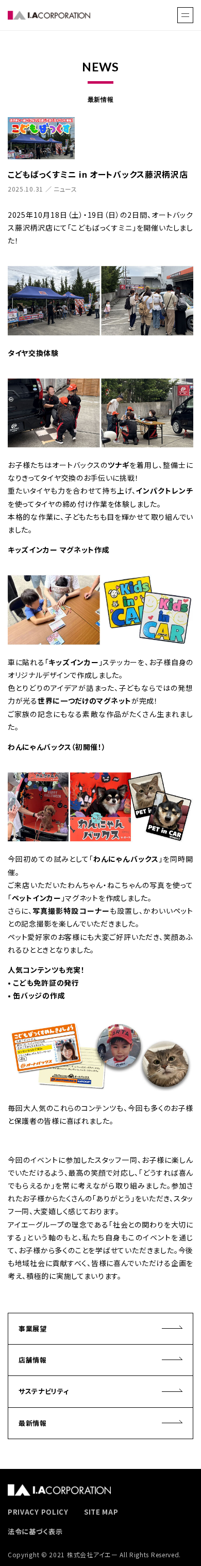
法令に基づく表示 (35, 1531)
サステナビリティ (44, 1391)
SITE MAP (101, 1512)
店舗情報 (33, 1360)
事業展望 (33, 1328)
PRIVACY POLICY (38, 1512)
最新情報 (33, 1423)
